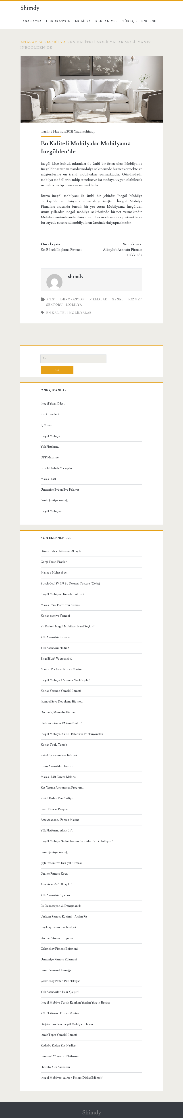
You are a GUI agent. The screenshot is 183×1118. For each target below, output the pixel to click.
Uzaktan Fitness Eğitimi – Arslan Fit (64, 916)
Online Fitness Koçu (54, 873)
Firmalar (98, 299)
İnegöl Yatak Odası (52, 403)
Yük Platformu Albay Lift (57, 830)
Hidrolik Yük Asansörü (55, 1067)
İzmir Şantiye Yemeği (55, 500)
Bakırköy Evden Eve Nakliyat (59, 755)
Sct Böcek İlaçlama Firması (61, 249)
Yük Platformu (50, 447)
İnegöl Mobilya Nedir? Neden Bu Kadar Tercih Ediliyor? (77, 841)
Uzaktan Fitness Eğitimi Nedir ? (61, 723)
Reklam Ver (106, 21)
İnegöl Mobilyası (51, 511)
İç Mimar (46, 425)
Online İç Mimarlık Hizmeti (59, 712)
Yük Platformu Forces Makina (60, 1013)
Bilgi (51, 299)
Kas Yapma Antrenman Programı (62, 787)
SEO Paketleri (50, 414)
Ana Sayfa (32, 21)
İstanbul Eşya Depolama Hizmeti (62, 701)
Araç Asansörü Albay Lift (57, 884)
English (148, 21)
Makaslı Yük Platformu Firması (61, 605)
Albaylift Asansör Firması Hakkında (122, 252)
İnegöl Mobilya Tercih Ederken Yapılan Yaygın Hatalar (75, 1002)
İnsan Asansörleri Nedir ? (57, 766)
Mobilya (83, 21)
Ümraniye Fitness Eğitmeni (59, 959)
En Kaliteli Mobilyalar (69, 313)
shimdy (89, 131)
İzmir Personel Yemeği (56, 970)
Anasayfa (31, 42)
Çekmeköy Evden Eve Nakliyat (60, 981)
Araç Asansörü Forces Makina (60, 820)
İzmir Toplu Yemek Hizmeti (59, 1035)
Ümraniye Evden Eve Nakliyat (60, 489)
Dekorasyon (58, 21)
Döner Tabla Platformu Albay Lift (62, 551)
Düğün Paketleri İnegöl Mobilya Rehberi (67, 1024)
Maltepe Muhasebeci (54, 572)
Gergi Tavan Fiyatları (54, 562)
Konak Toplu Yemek (54, 745)
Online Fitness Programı (57, 938)
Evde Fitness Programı (55, 809)
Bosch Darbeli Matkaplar (56, 468)
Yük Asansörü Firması (55, 637)
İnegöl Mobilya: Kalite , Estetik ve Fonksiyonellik (72, 734)
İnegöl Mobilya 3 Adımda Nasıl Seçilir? (65, 680)
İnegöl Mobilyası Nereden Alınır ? (62, 594)
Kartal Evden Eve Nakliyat (57, 798)
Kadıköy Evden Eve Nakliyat (58, 1045)
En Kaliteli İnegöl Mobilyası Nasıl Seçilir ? (68, 626)
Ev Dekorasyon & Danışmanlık (61, 906)
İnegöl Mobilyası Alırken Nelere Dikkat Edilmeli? (72, 1078)
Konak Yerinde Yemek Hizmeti (61, 691)
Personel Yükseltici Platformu (60, 1056)
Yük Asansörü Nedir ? (55, 648)
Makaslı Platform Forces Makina (61, 669)
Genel (118, 299)
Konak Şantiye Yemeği (55, 616)
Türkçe (129, 21)
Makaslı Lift (48, 479)
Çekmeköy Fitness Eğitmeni (59, 949)
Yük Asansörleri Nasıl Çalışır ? (60, 992)
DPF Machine (50, 457)
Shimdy (29, 8)
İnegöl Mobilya (50, 436)
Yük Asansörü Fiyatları (55, 895)
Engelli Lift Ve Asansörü (57, 658)
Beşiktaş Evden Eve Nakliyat (58, 927)
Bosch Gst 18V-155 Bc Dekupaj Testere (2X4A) (70, 583)
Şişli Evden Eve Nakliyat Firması (61, 863)
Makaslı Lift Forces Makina (58, 777)
